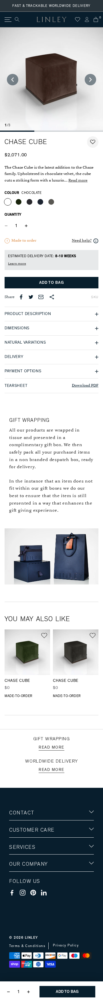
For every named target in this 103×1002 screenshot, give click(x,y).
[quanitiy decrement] (7, 225)
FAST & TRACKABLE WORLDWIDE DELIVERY (51, 5)
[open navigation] (8, 19)
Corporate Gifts (26, 897)
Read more (78, 180)
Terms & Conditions (27, 946)
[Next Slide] (90, 79)
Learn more (17, 263)
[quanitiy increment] (26, 225)
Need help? (82, 241)
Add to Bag (51, 283)
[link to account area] (86, 19)
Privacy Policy (66, 945)
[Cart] (95, 19)
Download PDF (85, 385)
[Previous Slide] (12, 79)
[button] (92, 142)
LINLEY (31, 937)
